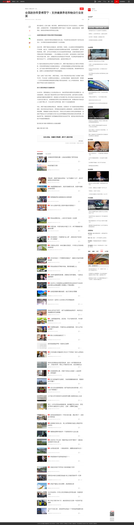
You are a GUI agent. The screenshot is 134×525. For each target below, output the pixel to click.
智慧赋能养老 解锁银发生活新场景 (61, 197)
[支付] (109, 1)
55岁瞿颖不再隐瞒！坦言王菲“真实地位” (97, 162)
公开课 (106, 251)
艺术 (102, 251)
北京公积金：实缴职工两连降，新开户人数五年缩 (58, 137)
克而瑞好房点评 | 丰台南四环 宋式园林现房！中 (98, 30)
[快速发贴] (29, 27)
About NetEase (52, 523)
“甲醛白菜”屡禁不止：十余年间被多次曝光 (98, 96)
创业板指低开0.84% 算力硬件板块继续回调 (98, 103)
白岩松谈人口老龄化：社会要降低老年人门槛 (98, 257)
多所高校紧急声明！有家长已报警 (58, 344)
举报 (83, 19)
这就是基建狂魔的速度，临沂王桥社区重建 (63, 291)
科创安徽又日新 (53, 165)
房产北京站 (81, 140)
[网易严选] (104, 1)
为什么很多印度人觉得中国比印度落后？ (63, 205)
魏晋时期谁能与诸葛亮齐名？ (95, 263)
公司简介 (57, 523)
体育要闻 (90, 107)
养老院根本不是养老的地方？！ (60, 456)
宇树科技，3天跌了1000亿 (94, 190)
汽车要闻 (90, 198)
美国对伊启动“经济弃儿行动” (95, 100)
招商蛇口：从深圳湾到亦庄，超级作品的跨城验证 (98, 33)
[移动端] (95, 1)
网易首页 (13, 1)
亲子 (97, 251)
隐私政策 (74, 523)
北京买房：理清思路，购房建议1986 (97, 36)
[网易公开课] (99, 1)
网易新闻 (93, 8)
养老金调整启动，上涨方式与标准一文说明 (63, 218)
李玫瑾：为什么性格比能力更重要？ (96, 254)
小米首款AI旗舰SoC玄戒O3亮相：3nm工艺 (98, 194)
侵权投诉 (95, 523)
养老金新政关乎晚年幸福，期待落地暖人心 (63, 266)
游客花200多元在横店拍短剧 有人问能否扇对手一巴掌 (64, 475)
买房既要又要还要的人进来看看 (95, 40)
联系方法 (62, 523)
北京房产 (90, 17)
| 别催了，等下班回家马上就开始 (97, 237)
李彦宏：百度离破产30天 (94, 267)
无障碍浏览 (22, 1)
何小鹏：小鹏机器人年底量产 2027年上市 (98, 187)
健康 (93, 251)
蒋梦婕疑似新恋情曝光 (93, 165)
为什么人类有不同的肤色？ (94, 260)
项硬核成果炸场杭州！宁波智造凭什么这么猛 (64, 431)
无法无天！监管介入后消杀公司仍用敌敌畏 (61, 300)
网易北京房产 (31, 8)
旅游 (89, 251)
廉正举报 (91, 523)
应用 (17, 1)
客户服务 (70, 523)
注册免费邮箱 (122, 1)
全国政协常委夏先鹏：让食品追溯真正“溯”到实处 (63, 157)
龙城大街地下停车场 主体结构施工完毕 (62, 467)
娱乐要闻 (90, 139)
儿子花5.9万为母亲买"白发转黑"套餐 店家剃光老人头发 (65, 396)
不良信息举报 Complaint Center (83, 523)
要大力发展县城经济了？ (58, 335)
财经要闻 (90, 78)
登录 (116, 1)
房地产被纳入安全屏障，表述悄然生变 (62, 484)
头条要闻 (90, 47)
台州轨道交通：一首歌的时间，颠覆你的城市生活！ (66, 448)
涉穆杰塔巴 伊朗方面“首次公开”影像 (96, 61)
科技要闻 (90, 169)
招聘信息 (66, 523)
